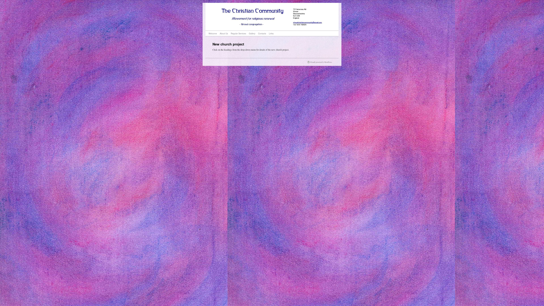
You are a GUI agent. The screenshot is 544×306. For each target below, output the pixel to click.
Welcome (213, 33)
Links (271, 33)
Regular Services (238, 33)
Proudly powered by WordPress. (321, 62)
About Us (224, 33)
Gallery (252, 33)
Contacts (262, 33)
